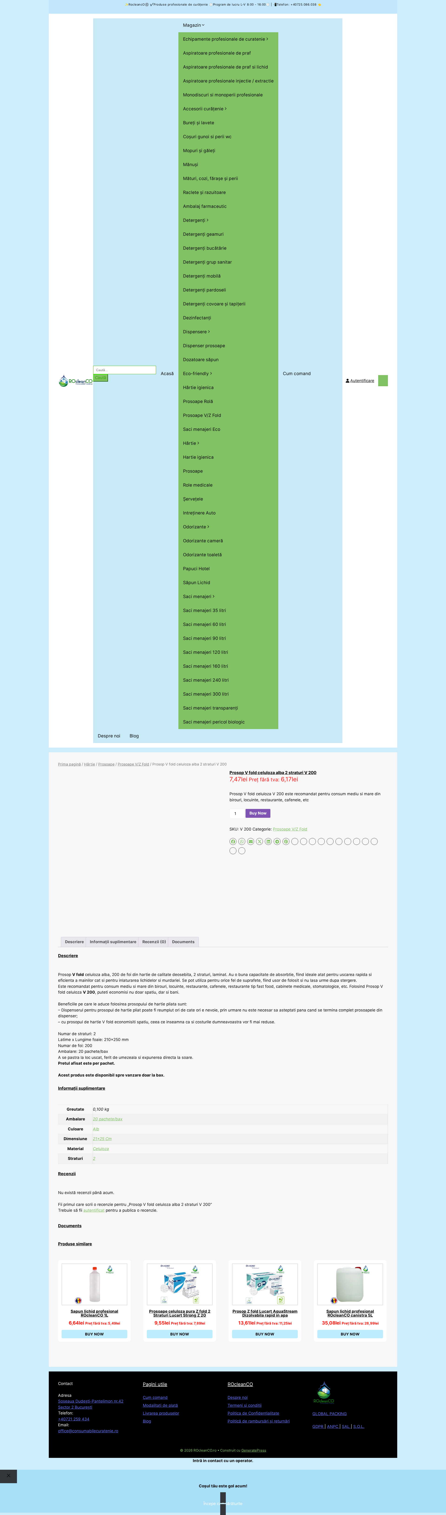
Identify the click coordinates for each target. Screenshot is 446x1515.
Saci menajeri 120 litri (205, 652)
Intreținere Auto (199, 513)
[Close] (8, 1476)
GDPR (318, 1426)
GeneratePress (253, 1450)
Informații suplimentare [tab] (113, 941)
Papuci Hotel (196, 568)
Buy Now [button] (94, 1334)
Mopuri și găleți (199, 150)
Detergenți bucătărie (204, 248)
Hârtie (189, 443)
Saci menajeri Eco (201, 429)
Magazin (192, 25)
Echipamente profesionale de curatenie (224, 39)
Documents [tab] (183, 941)
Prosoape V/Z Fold (202, 415)
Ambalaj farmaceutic (205, 206)
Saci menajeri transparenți (210, 708)
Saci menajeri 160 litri (205, 666)
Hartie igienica (198, 457)
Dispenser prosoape (204, 345)
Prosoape (193, 471)
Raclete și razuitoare (204, 192)
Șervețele (193, 499)
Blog (134, 736)
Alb (96, 1129)
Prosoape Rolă (198, 401)
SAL (346, 1426)
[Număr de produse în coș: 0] (383, 380)
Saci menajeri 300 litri (206, 694)
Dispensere (195, 331)
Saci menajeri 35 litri (204, 610)
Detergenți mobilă (202, 276)
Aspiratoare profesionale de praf (217, 53)
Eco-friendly (196, 373)
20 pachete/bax (107, 1119)
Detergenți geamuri (203, 234)
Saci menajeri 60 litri (204, 624)
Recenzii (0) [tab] (154, 941)
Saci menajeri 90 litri (204, 638)
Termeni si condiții (245, 1405)
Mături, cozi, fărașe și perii (210, 178)
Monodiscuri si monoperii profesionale (223, 95)
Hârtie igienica (198, 387)
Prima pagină (69, 764)
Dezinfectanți (197, 318)
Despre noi (109, 736)
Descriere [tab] (74, 941)
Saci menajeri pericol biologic (214, 722)
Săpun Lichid (196, 582)
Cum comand (297, 373)
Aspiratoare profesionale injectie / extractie (228, 81)
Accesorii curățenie (203, 108)
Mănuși (190, 164)
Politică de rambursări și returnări (259, 1421)
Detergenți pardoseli (204, 290)
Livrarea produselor (161, 1413)
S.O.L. (358, 1426)
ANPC (333, 1426)
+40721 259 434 (73, 1419)
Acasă (167, 373)
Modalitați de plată (160, 1405)
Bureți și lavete (198, 122)
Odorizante (194, 527)
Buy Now (257, 813)
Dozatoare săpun (201, 359)
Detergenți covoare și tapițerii (214, 304)
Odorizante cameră (203, 540)
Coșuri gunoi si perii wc (207, 136)
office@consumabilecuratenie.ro (88, 1431)
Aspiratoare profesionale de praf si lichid (225, 67)
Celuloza (101, 1148)
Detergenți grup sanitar (207, 262)
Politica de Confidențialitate (253, 1413)
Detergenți (194, 220)
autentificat (94, 1210)
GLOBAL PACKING (329, 1413)
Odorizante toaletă (202, 554)
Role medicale (198, 485)
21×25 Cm (102, 1138)
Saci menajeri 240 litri (206, 680)
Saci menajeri (197, 596)
